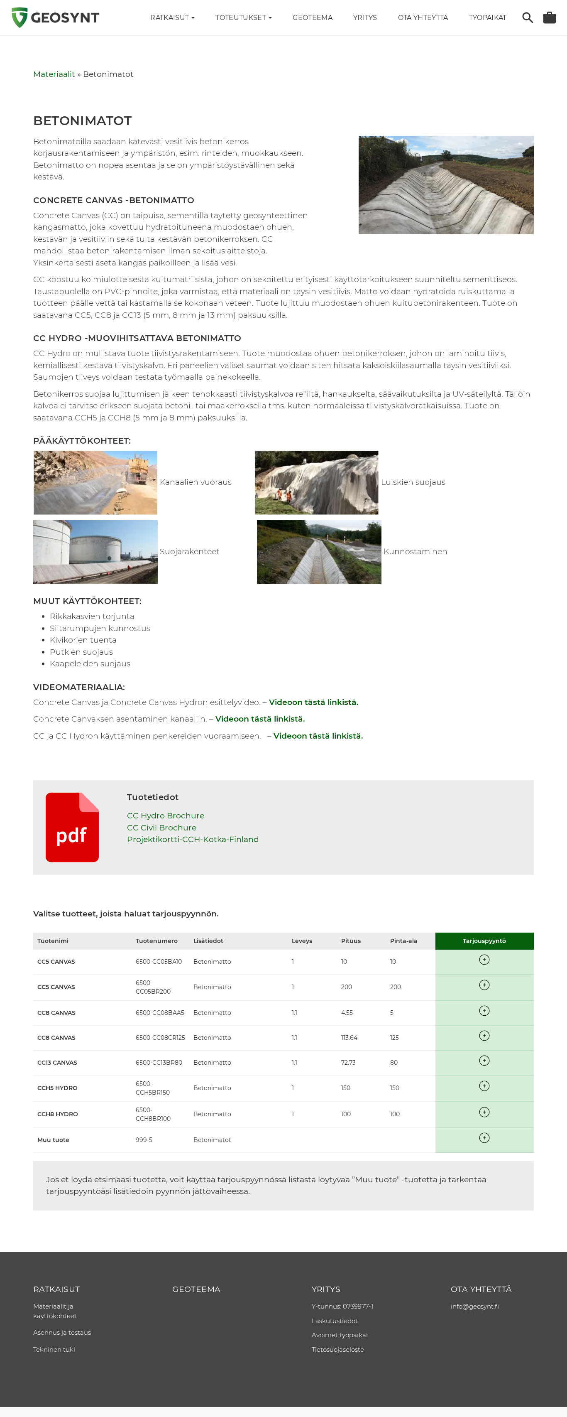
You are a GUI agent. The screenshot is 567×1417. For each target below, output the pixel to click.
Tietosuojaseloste (338, 1349)
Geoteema (312, 18)
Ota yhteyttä (423, 18)
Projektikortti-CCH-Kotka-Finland (193, 839)
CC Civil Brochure (161, 828)
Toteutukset (241, 18)
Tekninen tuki (54, 1349)
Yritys (326, 1289)
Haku (527, 17)
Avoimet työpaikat (340, 1335)
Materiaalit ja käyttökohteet (55, 1311)
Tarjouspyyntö (549, 17)
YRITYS (365, 18)
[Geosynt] (55, 17)
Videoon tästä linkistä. (314, 702)
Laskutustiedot (335, 1321)
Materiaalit (54, 74)
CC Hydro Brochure (165, 815)
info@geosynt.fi (475, 1306)
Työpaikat (488, 18)
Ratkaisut (170, 18)
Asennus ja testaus (62, 1332)
